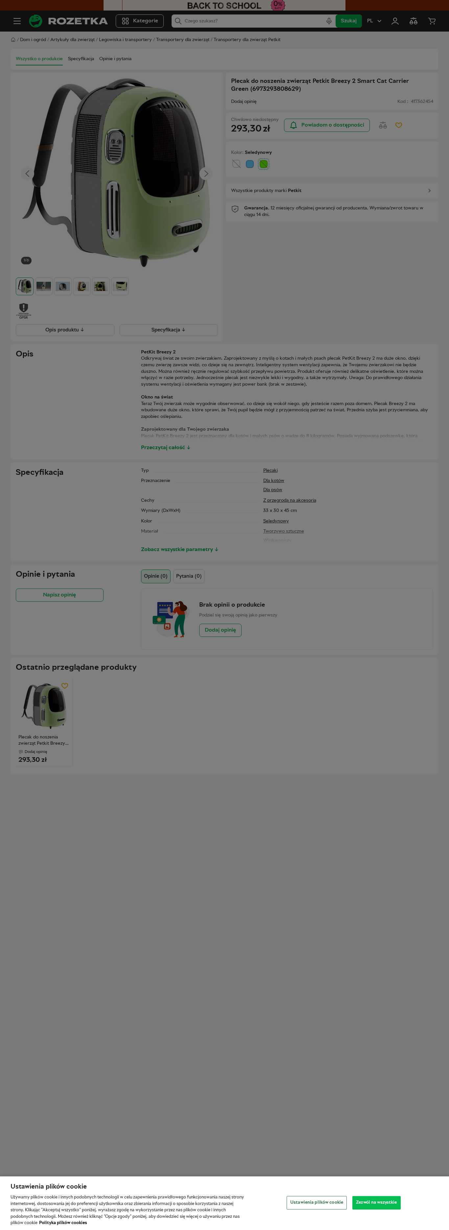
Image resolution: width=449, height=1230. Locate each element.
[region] (224, 1203)
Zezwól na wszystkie (376, 1202)
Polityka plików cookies (63, 1223)
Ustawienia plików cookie (316, 1202)
